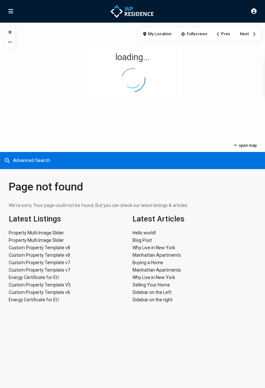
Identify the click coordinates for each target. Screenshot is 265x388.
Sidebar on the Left (152, 292)
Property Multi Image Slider (36, 232)
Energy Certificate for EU (34, 277)
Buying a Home (147, 262)
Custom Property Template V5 (40, 284)
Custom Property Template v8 (39, 247)
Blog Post (142, 240)
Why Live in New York (153, 247)
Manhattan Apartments (156, 255)
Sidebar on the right (152, 299)
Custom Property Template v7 (39, 262)
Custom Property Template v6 (39, 292)
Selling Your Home (151, 284)
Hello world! (144, 232)
